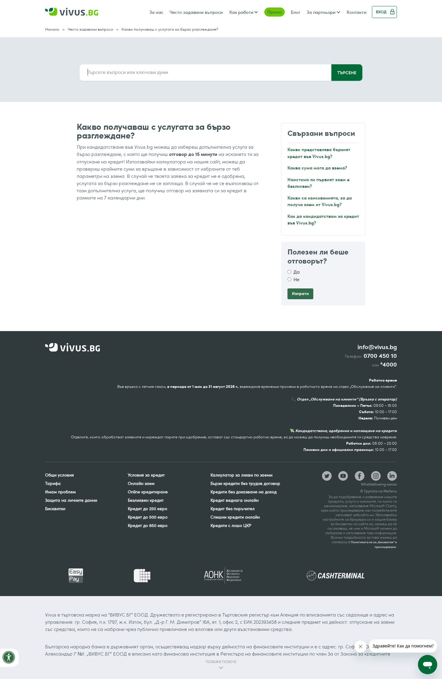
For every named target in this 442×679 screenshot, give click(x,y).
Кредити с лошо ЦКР (230, 525)
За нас (156, 12)
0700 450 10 (380, 355)
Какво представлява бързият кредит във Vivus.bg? (318, 152)
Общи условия (59, 475)
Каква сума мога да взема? (317, 167)
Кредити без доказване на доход (243, 492)
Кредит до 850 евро (147, 525)
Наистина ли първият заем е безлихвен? (318, 182)
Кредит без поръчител (232, 508)
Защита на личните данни (71, 500)
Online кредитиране (148, 492)
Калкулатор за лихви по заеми (241, 475)
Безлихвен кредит (146, 500)
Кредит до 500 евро (147, 517)
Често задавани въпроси (196, 12)
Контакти (357, 12)
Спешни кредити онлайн (235, 517)
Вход (381, 11)
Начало (52, 29)
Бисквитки (55, 508)
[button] (243, 12)
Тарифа (53, 483)
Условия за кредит (146, 475)
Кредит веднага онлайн (234, 500)
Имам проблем (60, 492)
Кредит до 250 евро (147, 508)
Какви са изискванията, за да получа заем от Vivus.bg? (319, 201)
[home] (71, 12)
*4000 (388, 364)
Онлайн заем (141, 483)
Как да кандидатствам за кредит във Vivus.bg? (323, 219)
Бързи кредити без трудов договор (245, 483)
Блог (295, 12)
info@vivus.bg (377, 347)
